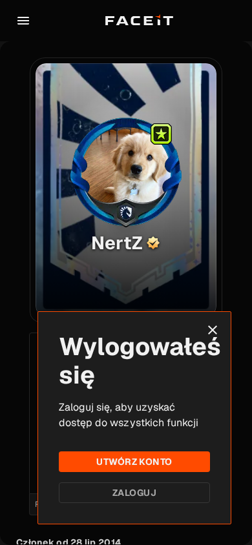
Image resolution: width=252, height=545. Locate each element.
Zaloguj (134, 493)
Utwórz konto (134, 462)
